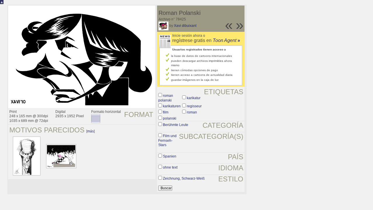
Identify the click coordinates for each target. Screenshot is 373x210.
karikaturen (172, 106)
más (90, 131)
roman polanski (165, 98)
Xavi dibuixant (185, 26)
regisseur (194, 106)
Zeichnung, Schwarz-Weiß (184, 178)
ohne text (170, 167)
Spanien (169, 156)
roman (192, 112)
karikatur (193, 98)
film (165, 112)
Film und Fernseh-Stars (167, 140)
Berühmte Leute (175, 125)
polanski (169, 118)
